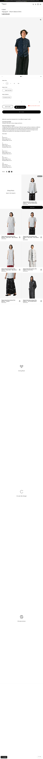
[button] (21, 76)
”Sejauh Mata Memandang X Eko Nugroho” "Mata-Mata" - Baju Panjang (11, 225)
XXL (18, 83)
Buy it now (21, 111)
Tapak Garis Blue (8, 90)
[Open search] (33, 4)
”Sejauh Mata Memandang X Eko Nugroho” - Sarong (11, 288)
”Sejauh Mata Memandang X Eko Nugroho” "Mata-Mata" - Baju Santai (11, 257)
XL (14, 83)
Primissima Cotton (7, 97)
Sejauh (4, 9)
